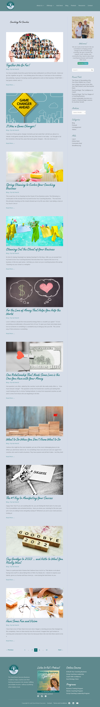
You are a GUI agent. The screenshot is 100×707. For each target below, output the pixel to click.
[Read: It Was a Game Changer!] (34, 108)
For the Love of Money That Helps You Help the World (33, 312)
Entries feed (75, 141)
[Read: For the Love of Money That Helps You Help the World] (34, 292)
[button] (43, 5)
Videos (74, 129)
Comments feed (77, 143)
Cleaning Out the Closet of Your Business (30, 250)
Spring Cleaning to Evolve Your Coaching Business (30, 187)
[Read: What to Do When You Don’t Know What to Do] (34, 421)
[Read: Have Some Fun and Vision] (34, 603)
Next (60, 650)
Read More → (10, 85)
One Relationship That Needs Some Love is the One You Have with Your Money (33, 377)
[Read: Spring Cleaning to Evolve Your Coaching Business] (34, 166)
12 (46, 650)
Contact (49, 703)
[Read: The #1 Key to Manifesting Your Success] (34, 480)
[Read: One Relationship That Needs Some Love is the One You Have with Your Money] (34, 356)
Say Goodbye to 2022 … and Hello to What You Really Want (34, 561)
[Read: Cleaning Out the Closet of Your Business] (34, 231)
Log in (74, 139)
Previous (9, 650)
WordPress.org (76, 145)
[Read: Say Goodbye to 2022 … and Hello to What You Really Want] (34, 541)
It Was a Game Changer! (20, 127)
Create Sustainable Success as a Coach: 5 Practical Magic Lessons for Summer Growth (82, 100)
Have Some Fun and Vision (21, 622)
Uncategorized (76, 127)
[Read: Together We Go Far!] (34, 47)
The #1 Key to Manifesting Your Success (29, 499)
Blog (7, 69)
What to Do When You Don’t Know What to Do (33, 440)
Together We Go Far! (18, 66)
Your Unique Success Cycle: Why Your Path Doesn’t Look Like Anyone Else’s (83, 86)
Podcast (74, 125)
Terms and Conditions (60, 703)
